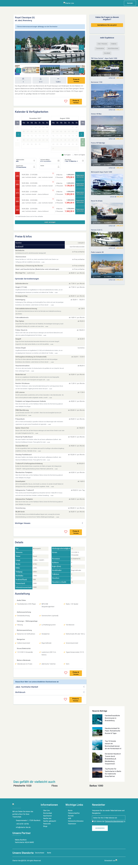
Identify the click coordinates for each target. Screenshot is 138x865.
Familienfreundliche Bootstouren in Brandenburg (112, 718)
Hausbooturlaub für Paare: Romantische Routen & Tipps (112, 730)
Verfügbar (67, 155)
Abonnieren (100, 828)
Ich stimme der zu (109, 821)
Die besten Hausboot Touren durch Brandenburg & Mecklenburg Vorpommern (113, 759)
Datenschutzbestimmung (114, 821)
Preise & (76, 80)
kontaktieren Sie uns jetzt (107, 25)
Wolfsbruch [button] (20, 692)
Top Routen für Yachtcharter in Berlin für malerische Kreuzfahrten (113, 772)
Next (81, 47)
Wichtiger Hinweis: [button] (23, 523)
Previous (18, 47)
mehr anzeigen (50, 222)
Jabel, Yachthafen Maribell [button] (26, 687)
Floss (55, 785)
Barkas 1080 (96, 785)
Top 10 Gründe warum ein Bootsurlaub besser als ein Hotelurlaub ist (113, 745)
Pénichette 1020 (22, 785)
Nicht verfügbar (79, 155)
